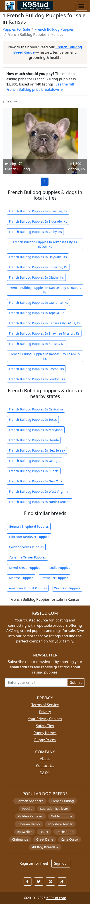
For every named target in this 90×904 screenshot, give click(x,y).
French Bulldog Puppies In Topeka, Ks (36, 313)
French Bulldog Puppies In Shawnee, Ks (38, 211)
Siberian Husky (29, 824)
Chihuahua (20, 839)
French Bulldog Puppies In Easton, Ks (36, 369)
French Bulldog (62, 801)
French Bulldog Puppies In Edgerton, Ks (38, 267)
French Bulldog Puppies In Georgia (34, 461)
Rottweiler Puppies (54, 578)
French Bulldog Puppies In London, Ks (37, 379)
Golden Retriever (30, 816)
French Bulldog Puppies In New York (35, 481)
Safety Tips (45, 725)
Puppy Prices (45, 739)
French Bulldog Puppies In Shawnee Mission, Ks (44, 333)
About (45, 758)
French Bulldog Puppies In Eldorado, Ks (38, 221)
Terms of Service (45, 704)
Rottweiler (24, 832)
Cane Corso (69, 839)
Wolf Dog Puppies (67, 588)
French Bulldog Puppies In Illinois (34, 471)
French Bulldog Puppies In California (36, 409)
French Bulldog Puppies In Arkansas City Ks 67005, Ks (45, 244)
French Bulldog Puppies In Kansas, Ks (36, 344)
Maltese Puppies (21, 578)
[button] (20, 163)
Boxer (44, 832)
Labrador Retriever (54, 808)
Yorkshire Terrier (60, 824)
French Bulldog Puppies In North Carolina (39, 502)
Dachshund (64, 832)
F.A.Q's (45, 772)
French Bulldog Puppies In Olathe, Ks (36, 277)
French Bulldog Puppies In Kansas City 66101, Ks (44, 323)
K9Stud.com (56, 897)
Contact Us (45, 765)
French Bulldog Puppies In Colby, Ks (35, 232)
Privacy (45, 711)
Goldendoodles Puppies (26, 547)
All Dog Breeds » (45, 847)
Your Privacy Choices (45, 718)
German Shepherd (29, 801)
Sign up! (61, 863)
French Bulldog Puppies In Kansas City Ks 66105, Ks (45, 356)
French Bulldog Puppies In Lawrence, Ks (38, 302)
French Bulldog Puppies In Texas (33, 419)
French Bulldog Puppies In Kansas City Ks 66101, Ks (45, 290)
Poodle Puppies (59, 567)
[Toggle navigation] (81, 6)
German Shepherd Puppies (29, 526)
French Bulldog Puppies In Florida (34, 440)
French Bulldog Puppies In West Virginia (38, 491)
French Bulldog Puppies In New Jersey (37, 450)
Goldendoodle (61, 816)
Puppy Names (45, 732)
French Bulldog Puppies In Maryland (36, 430)
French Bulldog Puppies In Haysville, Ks (38, 257)
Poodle (27, 808)
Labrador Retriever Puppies (29, 537)
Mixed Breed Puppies (24, 567)
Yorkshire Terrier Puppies (27, 557)
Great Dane (44, 839)
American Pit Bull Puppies (28, 588)
